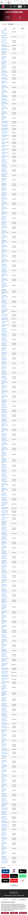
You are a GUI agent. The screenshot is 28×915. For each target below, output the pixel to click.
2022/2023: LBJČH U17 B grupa (4, 641)
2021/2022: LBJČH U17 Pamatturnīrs (4, 795)
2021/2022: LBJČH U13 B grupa (4, 757)
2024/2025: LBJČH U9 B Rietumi (4, 180)
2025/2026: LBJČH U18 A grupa (4, 113)
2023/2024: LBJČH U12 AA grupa (5, 382)
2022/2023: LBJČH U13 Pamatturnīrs (4, 590)
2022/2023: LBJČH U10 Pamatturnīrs (4, 552)
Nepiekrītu (5, 912)
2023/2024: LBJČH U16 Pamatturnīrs (4, 475)
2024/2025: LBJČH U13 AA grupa (5, 242)
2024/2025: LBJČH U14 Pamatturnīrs (4, 266)
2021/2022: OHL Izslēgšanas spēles (5, 804)
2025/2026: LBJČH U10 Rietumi (4, 53)
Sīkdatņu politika (20, 895)
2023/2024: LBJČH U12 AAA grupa (5, 392)
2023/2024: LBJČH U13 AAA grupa (5, 425)
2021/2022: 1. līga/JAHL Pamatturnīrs (4, 705)
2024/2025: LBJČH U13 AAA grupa (5, 261)
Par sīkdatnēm (22, 899)
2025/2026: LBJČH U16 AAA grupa (5, 104)
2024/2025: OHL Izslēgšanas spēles (5, 311)
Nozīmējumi (10, 24)
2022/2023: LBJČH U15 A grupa (4, 622)
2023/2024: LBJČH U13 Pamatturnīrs (4, 435)
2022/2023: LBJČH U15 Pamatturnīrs (4, 631)
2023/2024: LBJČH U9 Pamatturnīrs (4, 358)
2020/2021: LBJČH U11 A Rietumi (4, 829)
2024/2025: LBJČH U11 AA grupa (5, 199)
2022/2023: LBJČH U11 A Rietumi (4, 562)
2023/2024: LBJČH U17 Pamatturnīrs (4, 494)
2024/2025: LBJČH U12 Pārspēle (4, 218)
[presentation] (6, 2)
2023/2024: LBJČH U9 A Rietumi (4, 349)
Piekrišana (5, 899)
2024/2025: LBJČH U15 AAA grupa (5, 275)
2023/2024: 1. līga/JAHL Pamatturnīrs (4, 330)
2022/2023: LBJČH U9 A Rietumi (4, 548)
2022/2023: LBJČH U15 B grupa (4, 612)
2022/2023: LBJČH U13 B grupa (4, 581)
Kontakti (14, 895)
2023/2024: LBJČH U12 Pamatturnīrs (4, 406)
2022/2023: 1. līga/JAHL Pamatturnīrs (4, 529)
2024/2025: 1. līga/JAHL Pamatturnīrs (4, 161)
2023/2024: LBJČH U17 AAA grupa (5, 485)
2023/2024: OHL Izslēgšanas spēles (5, 504)
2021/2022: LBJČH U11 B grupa (4, 731)
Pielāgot (14, 912)
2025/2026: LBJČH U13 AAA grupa (5, 87)
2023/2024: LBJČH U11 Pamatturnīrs (4, 373)
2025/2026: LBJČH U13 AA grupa (5, 82)
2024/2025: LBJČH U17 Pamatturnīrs (4, 302)
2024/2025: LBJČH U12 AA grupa (5, 208)
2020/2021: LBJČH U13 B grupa (4, 839)
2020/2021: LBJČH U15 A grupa (4, 853)
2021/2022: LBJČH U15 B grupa (4, 776)
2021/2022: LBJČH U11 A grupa (4, 740)
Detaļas (14, 899)
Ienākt (19, 6)
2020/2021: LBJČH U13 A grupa (4, 843)
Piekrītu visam (23, 912)
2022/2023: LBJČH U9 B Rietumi (4, 543)
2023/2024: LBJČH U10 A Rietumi (4, 363)
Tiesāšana (4, 24)
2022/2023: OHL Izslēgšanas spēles (5, 660)
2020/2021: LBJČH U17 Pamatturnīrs (4, 858)
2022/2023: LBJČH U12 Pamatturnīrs (4, 571)
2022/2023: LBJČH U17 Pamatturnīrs (4, 650)
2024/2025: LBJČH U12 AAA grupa (5, 232)
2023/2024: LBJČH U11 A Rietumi (4, 368)
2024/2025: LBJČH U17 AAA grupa (5, 297)
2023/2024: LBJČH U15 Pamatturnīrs (4, 466)
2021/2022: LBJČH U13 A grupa (4, 766)
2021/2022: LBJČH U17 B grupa (4, 785)
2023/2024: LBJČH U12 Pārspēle (4, 401)
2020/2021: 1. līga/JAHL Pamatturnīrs (4, 813)
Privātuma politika (8, 895)
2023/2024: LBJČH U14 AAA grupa (5, 444)
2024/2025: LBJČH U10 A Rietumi (4, 189)
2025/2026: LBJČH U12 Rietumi (4, 62)
